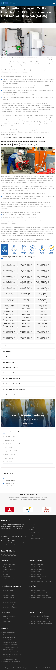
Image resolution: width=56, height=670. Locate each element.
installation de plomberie (9, 564)
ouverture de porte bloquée (10, 642)
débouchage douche (8, 595)
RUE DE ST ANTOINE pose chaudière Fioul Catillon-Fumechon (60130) (26, 325)
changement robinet (8, 567)
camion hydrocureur (8, 619)
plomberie (4, 560)
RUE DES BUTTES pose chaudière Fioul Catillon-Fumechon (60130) (9, 276)
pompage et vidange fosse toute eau (40, 621)
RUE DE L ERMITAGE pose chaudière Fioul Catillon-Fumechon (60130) (26, 289)
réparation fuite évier (36, 567)
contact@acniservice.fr (37, 538)
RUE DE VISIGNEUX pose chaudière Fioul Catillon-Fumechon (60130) (43, 337)
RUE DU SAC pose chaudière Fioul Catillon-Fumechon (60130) (43, 319)
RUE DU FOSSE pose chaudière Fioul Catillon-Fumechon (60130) (9, 283)
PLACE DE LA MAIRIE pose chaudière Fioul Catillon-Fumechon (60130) (9, 307)
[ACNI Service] (8, 2)
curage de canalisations (9, 616)
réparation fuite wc (36, 572)
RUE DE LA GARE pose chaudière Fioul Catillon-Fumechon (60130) (9, 295)
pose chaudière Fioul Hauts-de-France (15, 20)
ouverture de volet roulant (10, 659)
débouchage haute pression (10, 605)
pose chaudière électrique (10, 367)
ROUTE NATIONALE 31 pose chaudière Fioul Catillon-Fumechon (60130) (26, 313)
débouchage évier (7, 593)
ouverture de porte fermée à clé (11, 647)
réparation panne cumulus (37, 579)
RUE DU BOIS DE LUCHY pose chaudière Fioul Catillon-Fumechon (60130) (26, 270)
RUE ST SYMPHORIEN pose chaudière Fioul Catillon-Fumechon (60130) (43, 325)
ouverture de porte (8, 640)
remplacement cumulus (9, 579)
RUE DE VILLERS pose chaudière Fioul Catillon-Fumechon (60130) (26, 337)
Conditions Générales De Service (42, 668)
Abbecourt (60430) (10, 440)
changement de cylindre (9, 635)
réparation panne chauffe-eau (38, 576)
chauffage (5, 346)
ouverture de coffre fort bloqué (11, 661)
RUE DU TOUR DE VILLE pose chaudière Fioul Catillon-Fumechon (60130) (43, 331)
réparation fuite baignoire (37, 569)
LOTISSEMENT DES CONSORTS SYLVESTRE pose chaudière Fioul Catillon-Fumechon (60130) (9, 264)
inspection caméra (7, 621)
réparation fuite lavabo (37, 564)
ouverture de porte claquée (10, 645)
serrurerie (4, 628)
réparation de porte (8, 649)
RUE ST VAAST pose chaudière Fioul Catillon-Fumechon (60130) (9, 331)
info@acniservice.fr (28, 423)
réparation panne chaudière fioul (12, 384)
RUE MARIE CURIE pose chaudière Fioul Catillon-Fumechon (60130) (43, 307)
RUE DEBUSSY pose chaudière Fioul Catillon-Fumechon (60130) (9, 289)
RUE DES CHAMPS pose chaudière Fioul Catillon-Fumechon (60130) (43, 276)
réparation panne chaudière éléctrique (14, 389)
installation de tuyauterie (9, 569)
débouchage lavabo (8, 590)
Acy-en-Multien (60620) (11, 451)
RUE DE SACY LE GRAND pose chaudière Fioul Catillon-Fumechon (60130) (9, 325)
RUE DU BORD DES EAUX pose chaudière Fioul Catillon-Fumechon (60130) (43, 270)
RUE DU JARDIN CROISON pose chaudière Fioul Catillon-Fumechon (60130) (26, 295)
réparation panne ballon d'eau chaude (41, 581)
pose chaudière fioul (8, 362)
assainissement (6, 612)
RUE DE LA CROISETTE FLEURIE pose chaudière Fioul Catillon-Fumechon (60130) (42, 283)
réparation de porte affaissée (11, 652)
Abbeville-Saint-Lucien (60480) (13, 444)
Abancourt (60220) (10, 436)
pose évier (5, 572)
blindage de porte (7, 657)
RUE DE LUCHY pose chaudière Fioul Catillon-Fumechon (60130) (26, 301)
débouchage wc (7, 600)
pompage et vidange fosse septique (40, 619)
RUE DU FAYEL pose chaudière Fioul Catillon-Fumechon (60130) (43, 289)
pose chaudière (7, 351)
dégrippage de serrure (9, 637)
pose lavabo (6, 574)
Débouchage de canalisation (11, 586)
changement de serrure (9, 632)
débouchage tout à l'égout (10, 607)
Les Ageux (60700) (10, 454)
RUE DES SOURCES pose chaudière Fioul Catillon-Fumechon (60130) (26, 331)
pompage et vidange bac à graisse (40, 616)
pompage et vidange (36, 612)
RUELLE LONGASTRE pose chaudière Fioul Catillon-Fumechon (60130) (26, 307)
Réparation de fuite (36, 560)
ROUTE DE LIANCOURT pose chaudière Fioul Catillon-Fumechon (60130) (9, 301)
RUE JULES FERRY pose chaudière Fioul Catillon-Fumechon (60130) (43, 295)
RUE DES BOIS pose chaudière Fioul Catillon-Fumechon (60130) (9, 270)
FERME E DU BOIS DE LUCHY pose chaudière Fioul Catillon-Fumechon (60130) (43, 264)
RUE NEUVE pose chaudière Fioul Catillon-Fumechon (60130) (43, 313)
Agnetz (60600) (9, 458)
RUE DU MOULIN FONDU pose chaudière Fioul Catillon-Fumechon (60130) (9, 313)
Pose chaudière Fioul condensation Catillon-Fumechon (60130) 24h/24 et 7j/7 (24, 137)
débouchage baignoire (9, 597)
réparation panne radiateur (10, 395)
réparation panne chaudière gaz (12, 378)
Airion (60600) (9, 462)
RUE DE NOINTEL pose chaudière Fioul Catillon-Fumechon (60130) (9, 319)
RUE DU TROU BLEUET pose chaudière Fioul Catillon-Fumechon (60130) (9, 337)
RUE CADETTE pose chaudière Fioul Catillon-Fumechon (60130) (26, 276)
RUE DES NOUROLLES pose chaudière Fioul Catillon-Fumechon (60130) (26, 319)
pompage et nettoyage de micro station (41, 623)
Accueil (3, 20)
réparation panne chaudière (11, 373)
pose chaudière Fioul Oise (33, 20)
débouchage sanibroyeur (9, 602)
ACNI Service (18, 668)
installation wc (6, 576)
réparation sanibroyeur (37, 574)
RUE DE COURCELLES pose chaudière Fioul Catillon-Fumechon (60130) (26, 283)
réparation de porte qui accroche (12, 654)
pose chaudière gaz (8, 357)
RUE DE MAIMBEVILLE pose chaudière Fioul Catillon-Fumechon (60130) (43, 301)
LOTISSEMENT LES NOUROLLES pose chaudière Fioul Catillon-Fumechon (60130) (26, 264)
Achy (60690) (8, 447)
